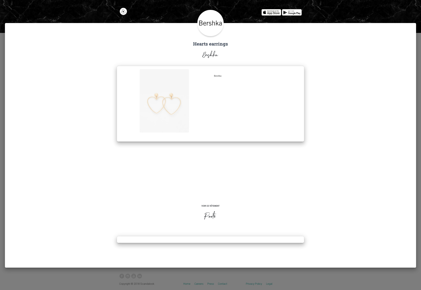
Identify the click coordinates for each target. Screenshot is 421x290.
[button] (218, 76)
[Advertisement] (210, 176)
